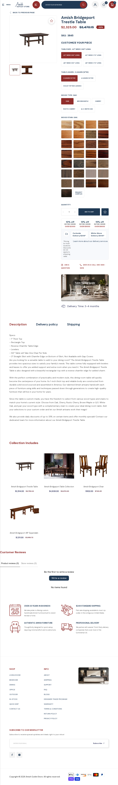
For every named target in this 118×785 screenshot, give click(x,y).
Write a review (59, 578)
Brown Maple (82, 101)
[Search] (83, 4)
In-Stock (13, 699)
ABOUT (47, 675)
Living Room (14, 675)
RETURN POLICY (50, 714)
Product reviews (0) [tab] (10, 563)
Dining (12, 685)
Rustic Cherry (69, 109)
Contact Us (14, 709)
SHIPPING (48, 680)
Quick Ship (14, 704)
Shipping (73, 324)
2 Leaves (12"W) (69, 78)
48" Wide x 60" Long (71, 63)
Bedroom (13, 680)
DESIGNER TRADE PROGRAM (55, 699)
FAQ (45, 689)
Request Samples (78, 193)
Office (12, 689)
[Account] (95, 4)
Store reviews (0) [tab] (29, 563)
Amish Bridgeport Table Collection (59, 486)
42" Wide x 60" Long (71, 55)
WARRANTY (48, 704)
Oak (67, 101)
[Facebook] (12, 755)
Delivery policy (47, 324)
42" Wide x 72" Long (93, 55)
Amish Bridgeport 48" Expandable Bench (24, 533)
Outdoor (13, 694)
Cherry (98, 101)
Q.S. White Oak (87, 109)
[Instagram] (19, 755)
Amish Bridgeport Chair (93, 486)
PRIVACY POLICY (50, 718)
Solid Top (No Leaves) (72, 86)
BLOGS (47, 694)
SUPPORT (48, 685)
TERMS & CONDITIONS (53, 709)
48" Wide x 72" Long (93, 63)
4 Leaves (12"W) (87, 78)
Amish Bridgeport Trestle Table (24, 486)
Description (18, 324)
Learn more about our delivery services (90, 241)
